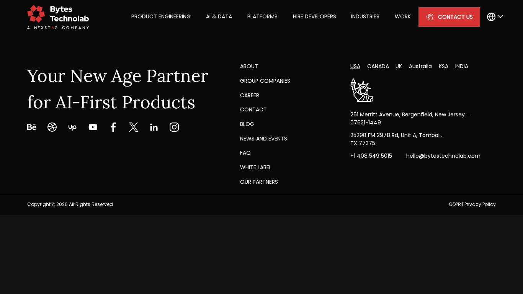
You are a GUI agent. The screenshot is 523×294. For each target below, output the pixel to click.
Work (403, 16)
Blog (247, 124)
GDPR (455, 204)
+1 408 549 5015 (371, 156)
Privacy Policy (480, 204)
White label (255, 167)
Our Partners (259, 182)
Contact (253, 109)
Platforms (262, 16)
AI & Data (219, 16)
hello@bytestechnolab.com (443, 156)
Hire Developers (314, 16)
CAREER (249, 95)
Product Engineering (161, 16)
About (249, 66)
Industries (365, 16)
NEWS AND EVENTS (263, 138)
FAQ (245, 153)
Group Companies (265, 81)
